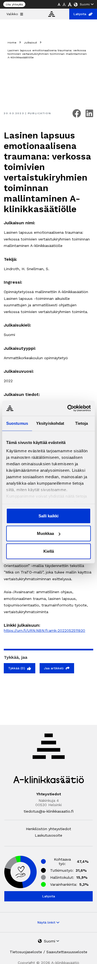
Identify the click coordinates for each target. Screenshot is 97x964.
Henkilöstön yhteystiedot (48, 829)
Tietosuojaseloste (26, 952)
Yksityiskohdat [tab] (50, 423)
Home (12, 42)
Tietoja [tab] (81, 423)
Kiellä (48, 551)
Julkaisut (30, 42)
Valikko (12, 14)
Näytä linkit (46, 922)
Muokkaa (45, 533)
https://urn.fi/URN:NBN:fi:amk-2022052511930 (44, 630)
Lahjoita (80, 14)
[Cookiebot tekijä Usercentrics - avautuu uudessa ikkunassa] (68, 408)
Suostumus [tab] (17, 423)
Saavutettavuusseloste (66, 952)
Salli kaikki (48, 515)
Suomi (85, 4)
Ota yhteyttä (14, 4)
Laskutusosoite (48, 835)
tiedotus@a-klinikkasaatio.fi (49, 811)
